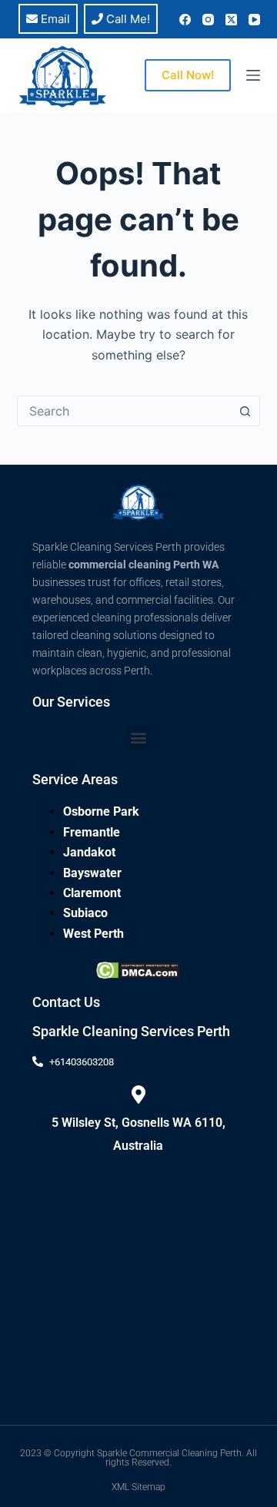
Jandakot (89, 852)
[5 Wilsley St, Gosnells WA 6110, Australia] (138, 1094)
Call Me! (126, 19)
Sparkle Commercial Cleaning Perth (169, 1453)
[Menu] (253, 75)
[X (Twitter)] (231, 19)
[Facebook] (185, 19)
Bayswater (92, 873)
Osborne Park (101, 811)
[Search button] (244, 411)
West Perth (93, 933)
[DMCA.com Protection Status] (138, 969)
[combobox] (124, 411)
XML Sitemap (138, 1487)
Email (54, 19)
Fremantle (91, 832)
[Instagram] (208, 19)
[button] (138, 737)
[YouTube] (254, 19)
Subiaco (85, 913)
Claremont (92, 893)
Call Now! (188, 75)
